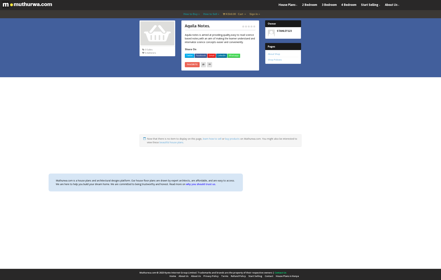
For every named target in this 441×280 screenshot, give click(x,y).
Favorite (192, 64)
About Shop (274, 54)
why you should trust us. (201, 184)
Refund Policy (238, 276)
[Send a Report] (209, 64)
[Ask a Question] (203, 64)
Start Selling (369, 5)
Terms (224, 276)
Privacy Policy (211, 276)
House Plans (287, 5)
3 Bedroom (329, 5)
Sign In (253, 14)
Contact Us (280, 272)
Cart (235, 14)
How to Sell (210, 14)
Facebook (201, 55)
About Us (391, 5)
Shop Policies (275, 59)
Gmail (211, 55)
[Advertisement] (220, 110)
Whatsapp (234, 55)
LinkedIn (222, 55)
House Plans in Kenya (287, 276)
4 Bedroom (348, 5)
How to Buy (190, 14)
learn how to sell (212, 138)
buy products (232, 138)
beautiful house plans (171, 142)
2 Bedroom (309, 5)
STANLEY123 (284, 30)
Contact (269, 276)
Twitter (189, 55)
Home (173, 276)
